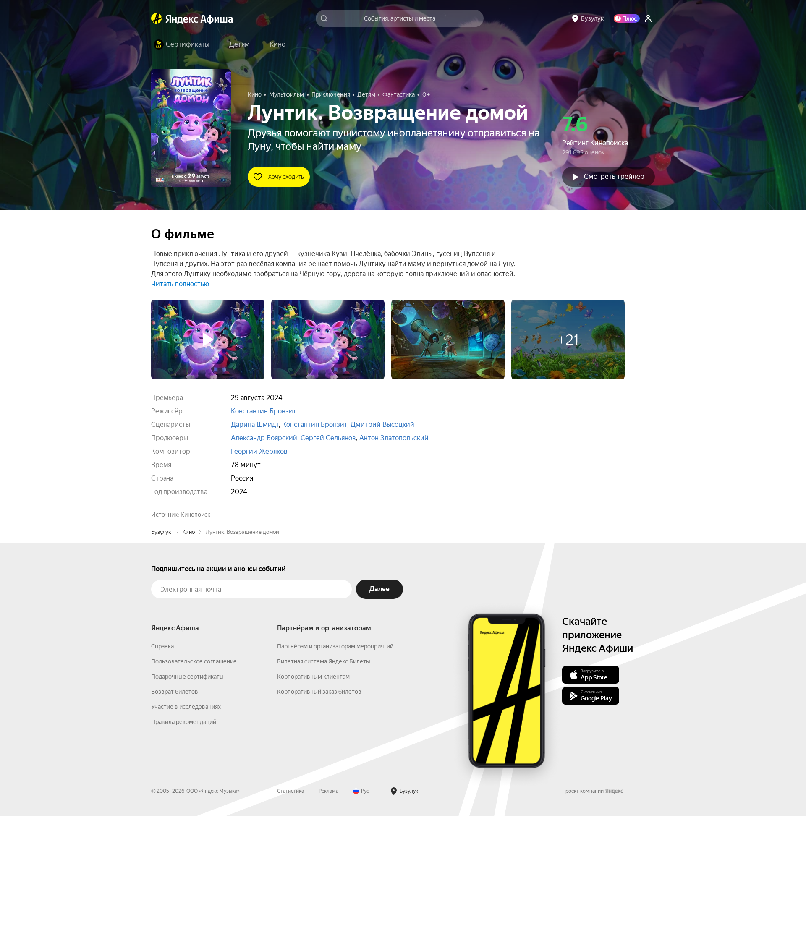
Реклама (328, 918)
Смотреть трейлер (614, 176)
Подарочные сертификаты (187, 803)
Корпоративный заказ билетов (319, 818)
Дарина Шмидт (255, 424)
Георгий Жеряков (259, 451)
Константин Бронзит (263, 411)
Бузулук (161, 659)
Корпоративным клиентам (313, 803)
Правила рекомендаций (183, 849)
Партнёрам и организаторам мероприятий (335, 773)
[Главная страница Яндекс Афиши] (156, 18)
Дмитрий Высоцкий (382, 424)
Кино (188, 659)
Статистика (290, 918)
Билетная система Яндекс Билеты (323, 788)
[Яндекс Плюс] (627, 18)
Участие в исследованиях (186, 834)
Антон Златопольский (394, 438)
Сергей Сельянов (328, 438)
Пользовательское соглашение (194, 788)
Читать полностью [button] (180, 284)
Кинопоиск (195, 514)
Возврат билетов (174, 818)
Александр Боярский (264, 438)
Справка (162, 773)
